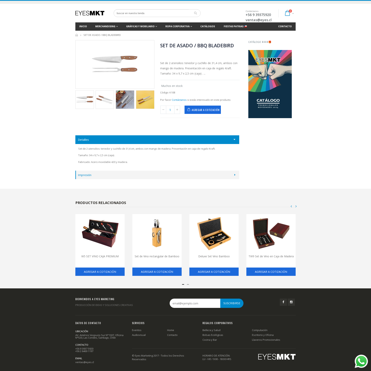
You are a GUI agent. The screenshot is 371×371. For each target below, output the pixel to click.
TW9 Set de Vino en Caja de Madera (271, 256)
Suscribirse (231, 303)
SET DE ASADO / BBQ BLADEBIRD (197, 45)
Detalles (83, 139)
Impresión (84, 175)
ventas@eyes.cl (259, 20)
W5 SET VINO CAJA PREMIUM (100, 256)
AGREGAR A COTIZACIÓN (205, 110)
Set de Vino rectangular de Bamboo (157, 256)
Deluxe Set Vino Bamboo (214, 256)
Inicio (76, 35)
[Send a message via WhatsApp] (361, 361)
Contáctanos (179, 100)
